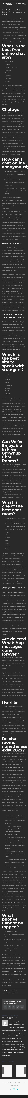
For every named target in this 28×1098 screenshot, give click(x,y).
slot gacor (18, 1035)
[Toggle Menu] (25, 3)
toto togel (7, 1052)
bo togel (24, 1030)
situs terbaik (22, 1044)
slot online (19, 1030)
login (14, 1024)
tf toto (22, 1052)
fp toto (18, 1022)
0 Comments (15, 992)
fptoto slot (7, 1030)
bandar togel (9, 1044)
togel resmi (5, 1033)
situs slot (16, 1038)
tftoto (3, 1055)
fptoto (14, 1022)
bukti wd (16, 1027)
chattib (15, 971)
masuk (17, 1024)
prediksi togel (17, 1033)
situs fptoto (16, 1044)
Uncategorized (8, 992)
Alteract (20, 1082)
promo (20, 1024)
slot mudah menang (9, 1038)
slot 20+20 (20, 1047)
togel (21, 1022)
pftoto (11, 1022)
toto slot (4, 1049)
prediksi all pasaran (11, 1035)
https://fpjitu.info (6, 990)
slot (23, 1022)
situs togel (13, 1030)
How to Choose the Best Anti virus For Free (20, 1071)
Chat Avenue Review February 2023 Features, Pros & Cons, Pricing (7, 1071)
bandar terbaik (10, 1041)
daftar (11, 1024)
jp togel (21, 1027)
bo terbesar (17, 1041)
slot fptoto (18, 1052)
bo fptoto (12, 1052)
